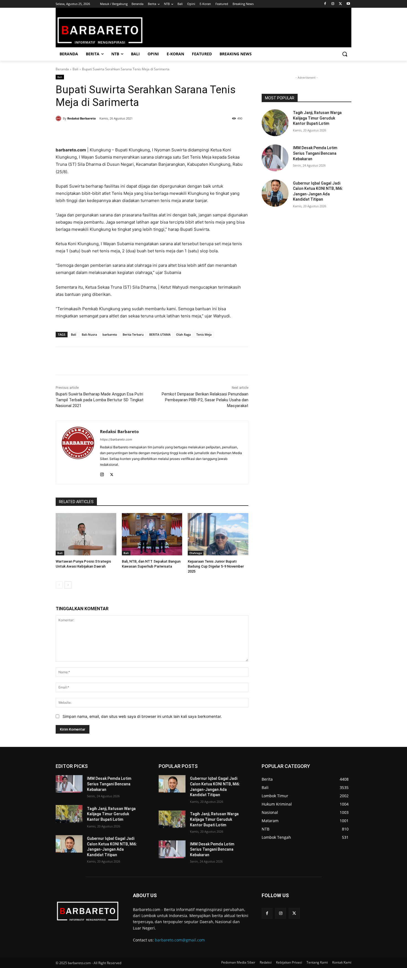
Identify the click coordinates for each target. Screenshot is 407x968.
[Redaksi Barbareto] (59, 118)
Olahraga (195, 553)
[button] (344, 54)
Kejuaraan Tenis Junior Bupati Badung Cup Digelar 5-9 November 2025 (216, 566)
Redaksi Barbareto (81, 118)
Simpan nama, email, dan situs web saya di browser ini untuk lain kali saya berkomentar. (142, 716)
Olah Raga (183, 334)
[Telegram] (135, 132)
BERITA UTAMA (160, 334)
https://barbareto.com (116, 439)
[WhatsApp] (122, 132)
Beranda (62, 69)
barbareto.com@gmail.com (180, 940)
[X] (340, 4)
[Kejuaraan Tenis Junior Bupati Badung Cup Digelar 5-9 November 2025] (218, 534)
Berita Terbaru (133, 334)
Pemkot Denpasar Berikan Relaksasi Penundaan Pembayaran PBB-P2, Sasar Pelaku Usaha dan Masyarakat (205, 400)
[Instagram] (333, 4)
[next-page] (68, 585)
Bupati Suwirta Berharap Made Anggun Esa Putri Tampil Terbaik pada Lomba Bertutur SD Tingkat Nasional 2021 (99, 400)
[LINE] (148, 132)
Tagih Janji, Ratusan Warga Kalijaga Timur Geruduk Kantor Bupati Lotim (317, 118)
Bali (75, 69)
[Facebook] (325, 4)
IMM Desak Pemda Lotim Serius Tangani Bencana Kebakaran (315, 153)
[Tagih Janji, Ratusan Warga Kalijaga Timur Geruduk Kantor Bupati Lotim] (275, 122)
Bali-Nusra (89, 334)
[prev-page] (59, 585)
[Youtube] (348, 4)
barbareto (109, 334)
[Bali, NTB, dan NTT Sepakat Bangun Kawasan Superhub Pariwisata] (152, 534)
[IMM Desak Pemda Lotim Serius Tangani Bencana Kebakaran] (275, 157)
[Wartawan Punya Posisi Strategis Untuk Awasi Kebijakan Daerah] (86, 534)
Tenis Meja (204, 334)
